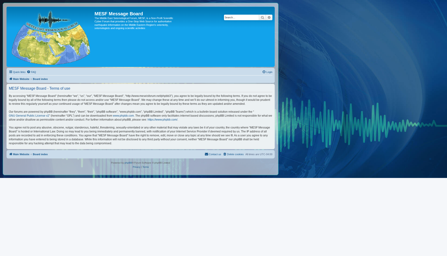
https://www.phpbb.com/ (162, 119)
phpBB (128, 162)
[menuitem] (31, 72)
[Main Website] (51, 37)
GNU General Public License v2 (29, 115)
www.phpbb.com (123, 115)
